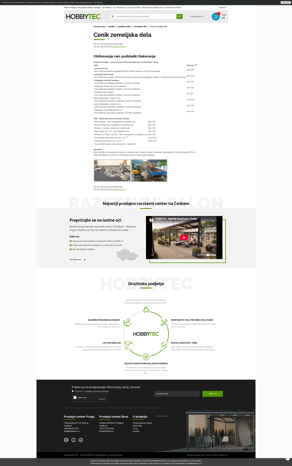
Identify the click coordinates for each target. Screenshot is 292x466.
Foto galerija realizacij (85, 7)
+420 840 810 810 (71, 428)
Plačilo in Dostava (70, 7)
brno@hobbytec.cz (106, 431)
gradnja (111, 26)
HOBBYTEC (89, 455)
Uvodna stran (99, 26)
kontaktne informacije (173, 7)
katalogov (97, 7)
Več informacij (75, 259)
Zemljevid (68, 426)
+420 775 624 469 (106, 428)
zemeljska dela (140, 26)
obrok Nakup (106, 7)
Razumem (285, 2)
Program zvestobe (134, 7)
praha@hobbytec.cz (72, 431)
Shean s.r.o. (223, 455)
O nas (135, 428)
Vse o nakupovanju (119, 7)
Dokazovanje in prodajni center (153, 7)
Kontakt (136, 431)
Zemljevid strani (116, 455)
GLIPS (208, 455)
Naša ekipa (137, 426)
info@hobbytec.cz (197, 16)
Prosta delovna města (142, 423)
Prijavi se (212, 394)
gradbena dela (124, 26)
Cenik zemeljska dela (158, 26)
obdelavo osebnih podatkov (97, 391)
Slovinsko (222, 7)
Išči (179, 16)
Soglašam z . (91, 391)
